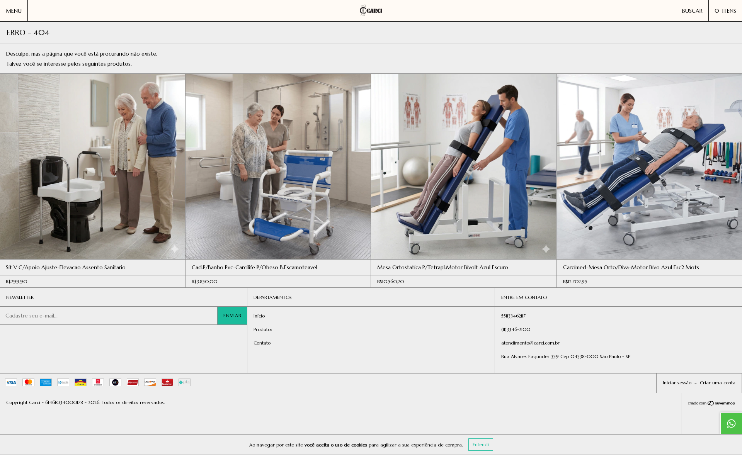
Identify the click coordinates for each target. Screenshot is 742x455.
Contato (262, 343)
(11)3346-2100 (515, 329)
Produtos (263, 329)
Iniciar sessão (677, 382)
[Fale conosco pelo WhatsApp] (731, 423)
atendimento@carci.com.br (530, 343)
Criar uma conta (717, 382)
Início (259, 316)
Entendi (481, 444)
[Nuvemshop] (712, 404)
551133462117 (513, 316)
